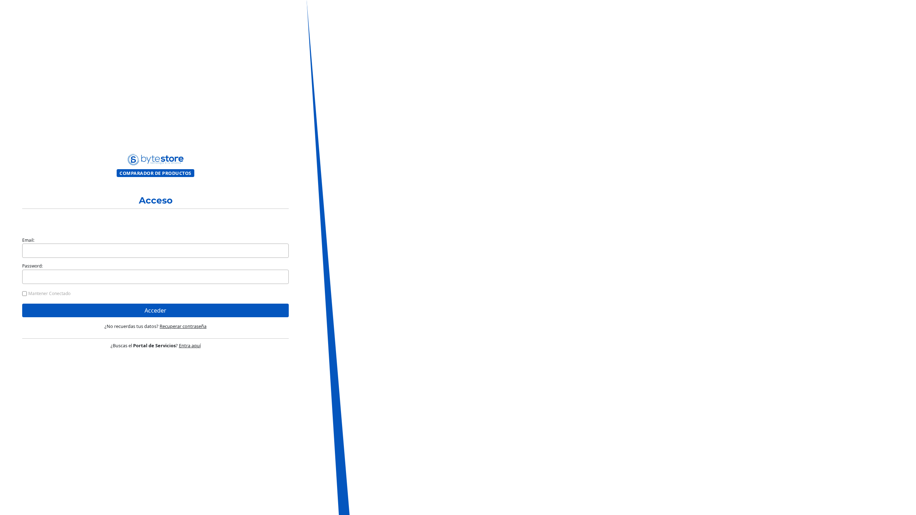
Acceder (155, 310)
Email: (28, 240)
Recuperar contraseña (183, 326)
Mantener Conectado (49, 293)
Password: (32, 266)
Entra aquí (190, 345)
